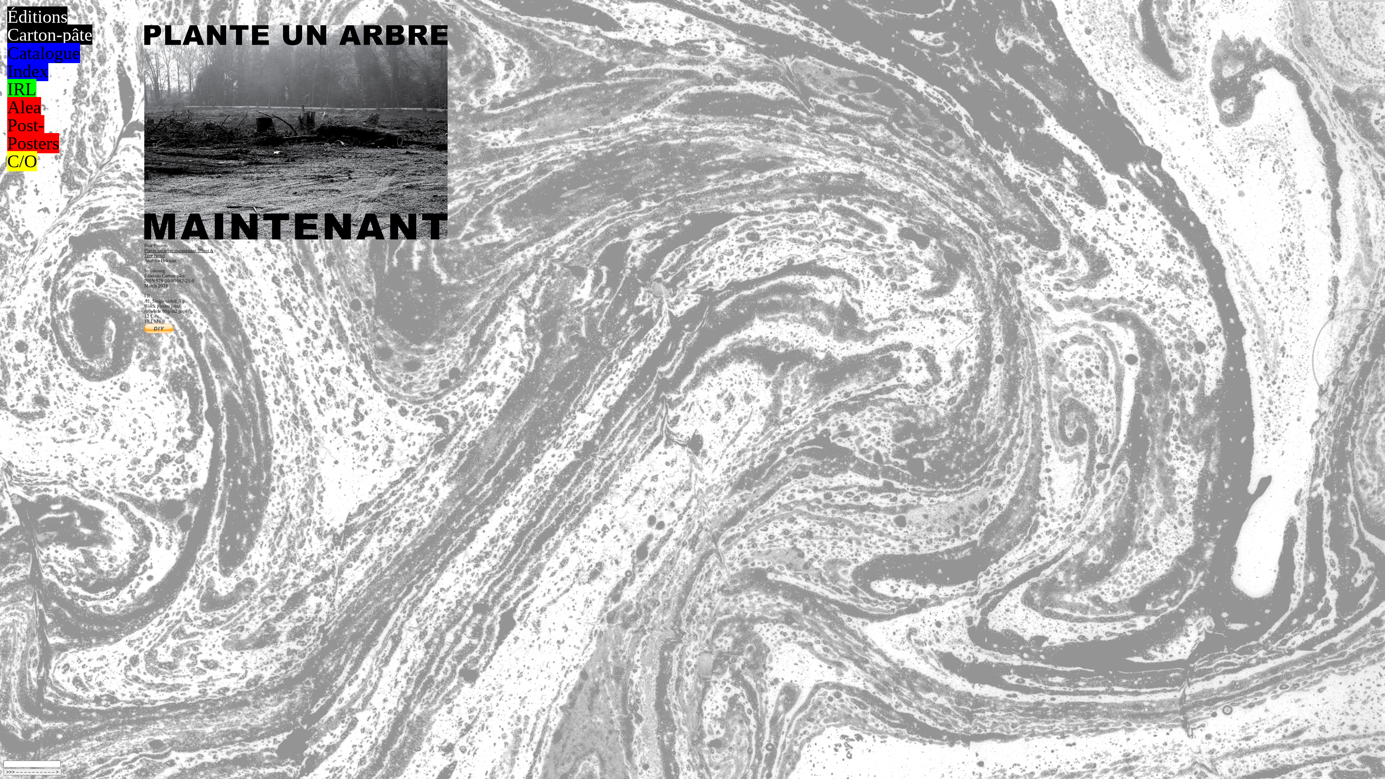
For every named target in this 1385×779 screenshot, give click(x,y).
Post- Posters (33, 134)
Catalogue (43, 53)
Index (27, 71)
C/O (22, 161)
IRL (21, 89)
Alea (24, 107)
